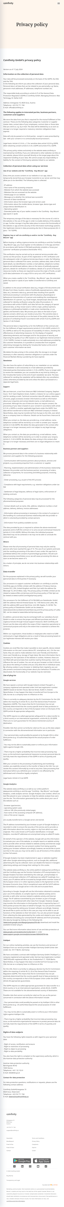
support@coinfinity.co (12, 1130)
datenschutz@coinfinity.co (19, 1097)
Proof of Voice (10, 1147)
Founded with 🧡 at (49, 1185)
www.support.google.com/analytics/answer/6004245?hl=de (25, 934)
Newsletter (9, 1138)
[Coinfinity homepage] (6, 3)
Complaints (35, 1144)
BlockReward (10, 1141)
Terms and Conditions (38, 1138)
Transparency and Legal (13, 1180)
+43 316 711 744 (11, 1127)
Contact (8, 1150)
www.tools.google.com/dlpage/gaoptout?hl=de (22, 922)
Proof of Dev (9, 1144)
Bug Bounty (9, 1175)
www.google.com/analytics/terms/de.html (19, 932)
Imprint (34, 1147)
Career (34, 1150)
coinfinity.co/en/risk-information (15, 1201)
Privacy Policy (35, 1141)
